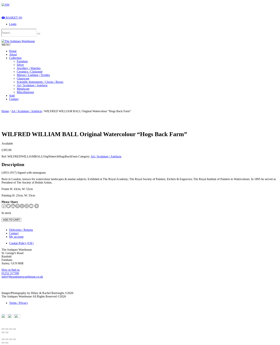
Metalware (23, 88)
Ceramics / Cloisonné (29, 71)
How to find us (11, 269)
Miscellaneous (25, 92)
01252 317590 (10, 273)
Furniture (22, 61)
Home (13, 51)
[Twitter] (8, 206)
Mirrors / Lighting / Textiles (33, 75)
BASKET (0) (13, 17)
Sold (12, 95)
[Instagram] (26, 206)
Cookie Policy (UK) (21, 243)
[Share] (10, 329)
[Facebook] (4, 206)
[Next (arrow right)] (6, 332)
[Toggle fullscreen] (6, 329)
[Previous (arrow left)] (3, 332)
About (13, 54)
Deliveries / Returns (21, 229)
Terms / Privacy (18, 302)
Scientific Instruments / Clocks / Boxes (40, 81)
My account (16, 236)
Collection (15, 58)
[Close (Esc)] (14, 329)
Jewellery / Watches (29, 68)
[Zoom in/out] (3, 329)
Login (12, 24)
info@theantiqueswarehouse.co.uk (22, 276)
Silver (20, 64)
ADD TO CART (11, 219)
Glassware (23, 78)
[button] (6, 44)
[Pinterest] (17, 206)
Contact (13, 99)
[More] (37, 206)
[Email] (31, 206)
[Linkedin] (13, 206)
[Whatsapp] (22, 206)
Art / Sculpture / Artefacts (32, 85)
